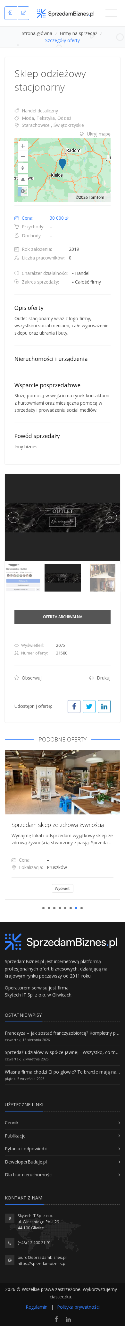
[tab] (62, 133)
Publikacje (15, 1136)
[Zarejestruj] (23, 13)
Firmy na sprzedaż (78, 33)
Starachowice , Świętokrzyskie (52, 125)
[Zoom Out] (23, 156)
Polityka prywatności (78, 1307)
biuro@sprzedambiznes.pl (42, 1257)
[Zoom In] (23, 146)
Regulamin (36, 1307)
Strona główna (37, 33)
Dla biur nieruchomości (29, 1175)
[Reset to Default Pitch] (23, 179)
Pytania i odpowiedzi (26, 1149)
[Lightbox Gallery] (62, 517)
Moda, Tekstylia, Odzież (46, 118)
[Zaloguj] (10, 13)
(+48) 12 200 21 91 (34, 1242)
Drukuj (103, 678)
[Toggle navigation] (111, 13)
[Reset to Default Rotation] (23, 168)
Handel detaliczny (39, 111)
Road (23, 191)
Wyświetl (103, 888)
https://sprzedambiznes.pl (42, 1263)
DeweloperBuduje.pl (26, 1162)
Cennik (12, 1123)
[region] (62, 170)
